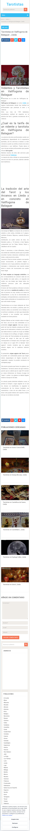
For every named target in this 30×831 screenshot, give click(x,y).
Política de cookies (7, 815)
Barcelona (6, 716)
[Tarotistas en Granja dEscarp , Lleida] (15, 465)
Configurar (15, 827)
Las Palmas (7, 758)
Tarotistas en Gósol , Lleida (11, 584)
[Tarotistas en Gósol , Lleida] (15, 574)
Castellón (6, 727)
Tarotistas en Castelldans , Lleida (13, 530)
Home (2, 19)
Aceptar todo (15, 819)
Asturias (6, 709)
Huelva (6, 747)
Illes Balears (7, 752)
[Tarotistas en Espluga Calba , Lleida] (15, 547)
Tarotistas (15, 4)
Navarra (6, 776)
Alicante (6, 705)
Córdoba (6, 734)
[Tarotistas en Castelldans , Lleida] (15, 520)
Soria (5, 794)
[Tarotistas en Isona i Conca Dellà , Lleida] (15, 437)
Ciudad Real (7, 732)
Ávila (5, 711)
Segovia (6, 790)
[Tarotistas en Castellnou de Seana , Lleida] (15, 492)
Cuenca (6, 736)
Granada (6, 740)
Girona (5, 738)
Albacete (6, 702)
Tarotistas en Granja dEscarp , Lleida (15, 475)
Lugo (5, 765)
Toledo (6, 801)
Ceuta (5, 729)
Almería (6, 707)
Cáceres (6, 720)
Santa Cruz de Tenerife (10, 788)
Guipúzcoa (7, 745)
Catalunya (13, 155)
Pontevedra (7, 783)
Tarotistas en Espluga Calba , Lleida (14, 557)
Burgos (6, 718)
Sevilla (6, 792)
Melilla (6, 772)
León (5, 761)
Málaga (6, 770)
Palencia (6, 781)
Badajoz (6, 714)
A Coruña (6, 698)
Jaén (5, 754)
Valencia (6, 803)
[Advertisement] (15, 54)
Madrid (6, 767)
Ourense (6, 779)
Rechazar (15, 823)
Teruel (5, 799)
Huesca (6, 749)
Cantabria (6, 725)
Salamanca (7, 785)
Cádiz (5, 723)
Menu (3, 15)
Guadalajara (7, 743)
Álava (5, 700)
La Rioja (6, 756)
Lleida (7, 19)
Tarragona (6, 797)
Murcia (6, 774)
